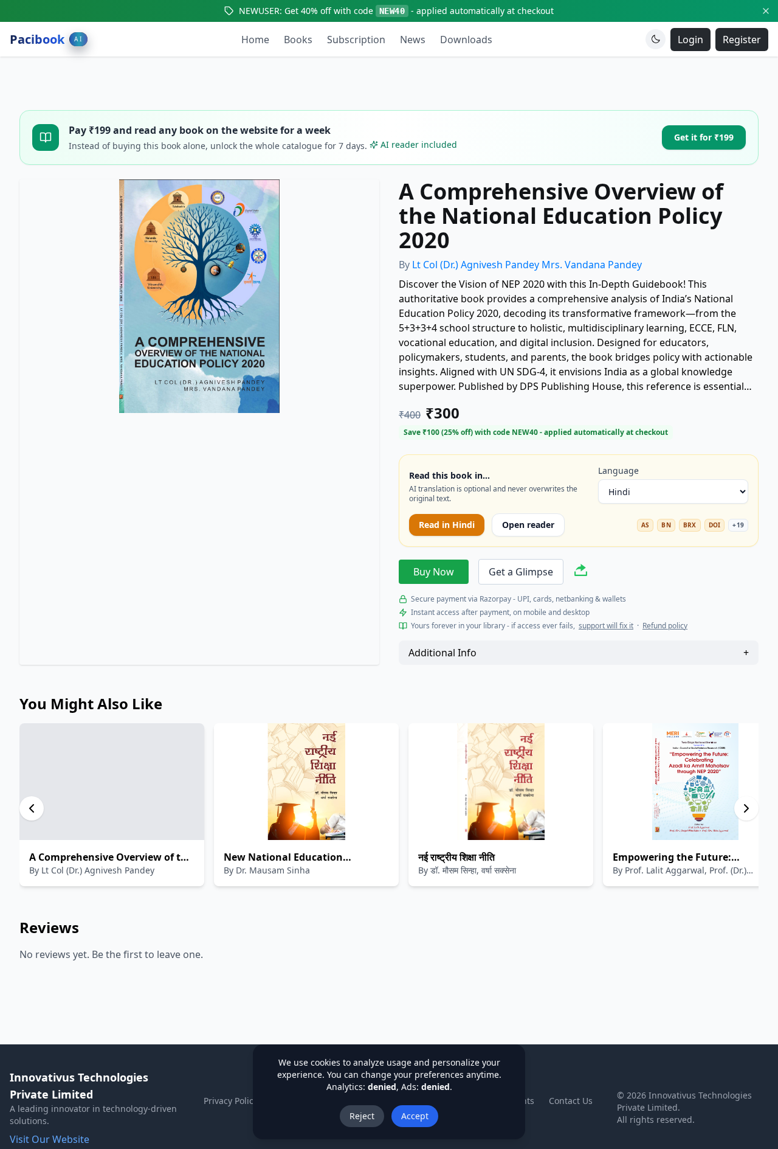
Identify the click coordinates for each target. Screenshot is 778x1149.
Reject (361, 1116)
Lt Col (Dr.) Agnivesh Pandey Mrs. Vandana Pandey (527, 264)
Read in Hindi (447, 524)
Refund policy (664, 626)
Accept (415, 1116)
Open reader (528, 524)
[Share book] (580, 572)
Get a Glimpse (521, 571)
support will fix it (606, 626)
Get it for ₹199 (704, 137)
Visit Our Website (49, 1139)
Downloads (466, 39)
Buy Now (433, 571)
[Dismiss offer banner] (766, 11)
